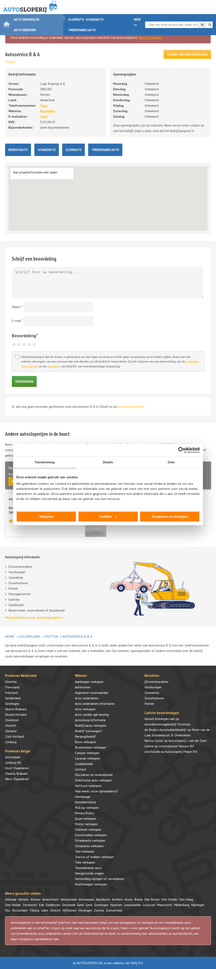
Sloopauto (76, 19)
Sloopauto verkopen (89, 846)
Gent (89, 905)
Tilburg (34, 910)
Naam (17, 307)
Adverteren (82, 687)
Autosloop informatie (90, 720)
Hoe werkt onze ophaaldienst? (96, 791)
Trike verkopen (85, 862)
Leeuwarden (132, 905)
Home (9, 636)
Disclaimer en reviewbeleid (93, 775)
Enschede (68, 905)
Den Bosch (151, 899)
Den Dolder (169, 899)
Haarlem (116, 905)
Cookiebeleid (84, 764)
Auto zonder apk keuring (92, 714)
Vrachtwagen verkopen (91, 884)
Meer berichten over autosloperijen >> (34, 617)
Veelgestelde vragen (89, 873)
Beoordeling (25, 335)
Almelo (23, 899)
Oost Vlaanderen (17, 768)
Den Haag (186, 899)
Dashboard (16, 605)
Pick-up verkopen (87, 807)
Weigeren (46, 516)
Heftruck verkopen (88, 786)
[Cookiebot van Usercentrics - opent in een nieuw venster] (181, 450)
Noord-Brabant (16, 709)
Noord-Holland (16, 714)
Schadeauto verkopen (90, 840)
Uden (44, 910)
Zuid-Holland (14, 736)
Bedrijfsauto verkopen (90, 725)
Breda (138, 899)
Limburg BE (13, 762)
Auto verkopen (25, 30)
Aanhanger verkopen (89, 682)
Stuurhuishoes (18, 583)
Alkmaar (11, 899)
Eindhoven (53, 905)
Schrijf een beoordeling (187, 54)
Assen (128, 899)
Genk (80, 905)
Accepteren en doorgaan (170, 516)
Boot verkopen (85, 742)
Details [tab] (108, 462)
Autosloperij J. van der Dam (187, 740)
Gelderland (29, 636)
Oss (7, 910)
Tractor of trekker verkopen (94, 857)
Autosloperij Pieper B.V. (181, 751)
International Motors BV (176, 746)
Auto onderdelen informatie (94, 703)
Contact (80, 769)
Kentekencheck (85, 802)
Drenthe (11, 682)
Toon (44, 105)
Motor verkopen (86, 824)
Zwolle (99, 910)
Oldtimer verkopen (88, 829)
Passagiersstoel (19, 594)
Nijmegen (197, 905)
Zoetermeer (114, 910)
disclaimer (53, 366)
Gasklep (14, 599)
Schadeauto (94, 19)
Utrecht (10, 725)
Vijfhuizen (69, 910)
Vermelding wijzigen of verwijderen (99, 879)
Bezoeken (47, 111)
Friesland (11, 692)
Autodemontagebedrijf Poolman (167, 724)
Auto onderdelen (26, 19)
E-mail (17, 321)
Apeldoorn (103, 899)
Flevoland (12, 687)
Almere (35, 899)
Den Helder (13, 905)
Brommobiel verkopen (90, 747)
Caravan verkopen (87, 758)
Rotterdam (20, 910)
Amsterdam (69, 899)
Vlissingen (85, 910)
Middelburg (181, 905)
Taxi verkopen (84, 851)
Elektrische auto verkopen (93, 780)
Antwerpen (12, 757)
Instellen (105, 516)
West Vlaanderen (17, 779)
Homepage (82, 796)
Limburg (10, 742)
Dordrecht (30, 905)
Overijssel (12, 720)
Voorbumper (17, 572)
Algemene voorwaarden (91, 692)
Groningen (12, 703)
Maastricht (164, 905)
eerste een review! (131, 406)
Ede (41, 905)
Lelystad (149, 905)
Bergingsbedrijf (85, 736)
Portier (13, 588)
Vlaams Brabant (16, 773)
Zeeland (10, 731)
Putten (10, 62)
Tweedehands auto (82, 30)
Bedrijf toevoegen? (88, 731)
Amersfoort (50, 899)
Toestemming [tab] (45, 462)
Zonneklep (15, 577)
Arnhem (117, 899)
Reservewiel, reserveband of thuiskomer (36, 610)
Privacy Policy (84, 813)
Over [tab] (171, 462)
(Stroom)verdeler (20, 566)
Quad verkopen (85, 818)
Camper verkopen (87, 753)
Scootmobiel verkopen (91, 835)
